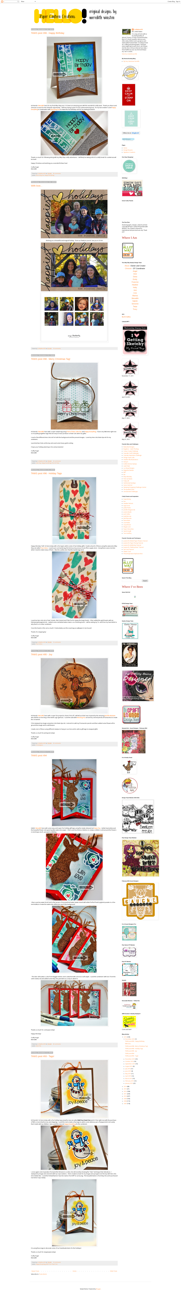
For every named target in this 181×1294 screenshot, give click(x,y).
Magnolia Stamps (128, 470)
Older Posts (113, 1271)
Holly (135, 287)
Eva (124, 501)
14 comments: (57, 348)
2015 (125, 1037)
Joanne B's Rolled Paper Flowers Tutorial (135, 541)
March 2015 (129, 1078)
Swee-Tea (97, 828)
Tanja (135, 306)
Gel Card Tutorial (128, 549)
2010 (125, 1096)
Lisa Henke (126, 523)
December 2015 (130, 1039)
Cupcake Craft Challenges (131, 453)
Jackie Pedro (127, 508)
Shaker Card (127, 551)
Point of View (71, 432)
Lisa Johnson (127, 525)
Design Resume (128, 150)
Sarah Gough (127, 531)
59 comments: (57, 173)
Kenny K (125, 462)
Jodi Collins (126, 514)
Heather (135, 285)
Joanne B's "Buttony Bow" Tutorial (133, 547)
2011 (125, 1094)
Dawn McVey (127, 499)
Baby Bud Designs (128, 447)
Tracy (135, 309)
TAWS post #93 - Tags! (42, 1056)
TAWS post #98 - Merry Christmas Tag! (50, 359)
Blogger (98, 1289)
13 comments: (57, 642)
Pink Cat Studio (127, 479)
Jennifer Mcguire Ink (129, 510)
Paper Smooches (128, 529)
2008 (125, 1101)
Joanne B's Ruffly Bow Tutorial (132, 545)
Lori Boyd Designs (128, 468)
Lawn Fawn (126, 466)
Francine (135, 282)
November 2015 (130, 1059)
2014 (125, 1086)
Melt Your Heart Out (52, 1264)
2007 (125, 1103)
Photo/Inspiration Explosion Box (133, 554)
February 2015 (129, 1081)
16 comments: (57, 1262)
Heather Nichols (128, 503)
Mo (124, 474)
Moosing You (81, 717)
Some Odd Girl (127, 485)
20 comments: (57, 1044)
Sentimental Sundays (129, 483)
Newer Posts (35, 1271)
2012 (125, 1091)
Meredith (41, 105)
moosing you (39, 745)
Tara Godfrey (127, 533)
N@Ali (135, 301)
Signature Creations (129, 152)
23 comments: (57, 743)
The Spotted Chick (128, 489)
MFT (124, 472)
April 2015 (128, 1076)
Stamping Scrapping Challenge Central (134, 487)
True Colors (44, 548)
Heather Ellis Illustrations (130, 459)
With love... (36, 185)
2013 (125, 1089)
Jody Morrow (127, 516)
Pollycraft (126, 481)
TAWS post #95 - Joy (41, 654)
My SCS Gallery (126, 317)
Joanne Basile (127, 512)
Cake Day (79, 432)
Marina (135, 296)
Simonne (135, 304)
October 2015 (129, 1061)
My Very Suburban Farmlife (131, 61)
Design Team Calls (128, 457)
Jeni (135, 290)
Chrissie (128, 268)
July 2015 (128, 1069)
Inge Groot (126, 506)
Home (74, 1271)
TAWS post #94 (39, 755)
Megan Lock (127, 527)
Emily (135, 279)
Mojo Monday (127, 477)
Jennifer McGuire (110, 716)
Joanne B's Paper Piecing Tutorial (133, 543)
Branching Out (55, 109)
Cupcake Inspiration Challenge (132, 455)
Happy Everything (49, 175)
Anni (135, 274)
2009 (125, 1099)
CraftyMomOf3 (138, 29)
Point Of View (55, 463)
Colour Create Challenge (130, 451)
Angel (135, 271)
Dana (135, 277)
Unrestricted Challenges (130, 491)
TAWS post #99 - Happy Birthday (47, 33)
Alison (127, 266)
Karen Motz (126, 520)
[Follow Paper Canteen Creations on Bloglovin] (131, 134)
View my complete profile (129, 54)
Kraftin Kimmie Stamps (130, 464)
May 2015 (128, 1074)
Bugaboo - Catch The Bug (131, 449)
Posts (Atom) (43, 1274)
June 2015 (128, 1071)
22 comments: (57, 461)
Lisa (135, 293)
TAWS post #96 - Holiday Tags (46, 473)
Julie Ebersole (127, 518)
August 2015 (129, 1066)
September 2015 (130, 1064)
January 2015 (129, 1083)
